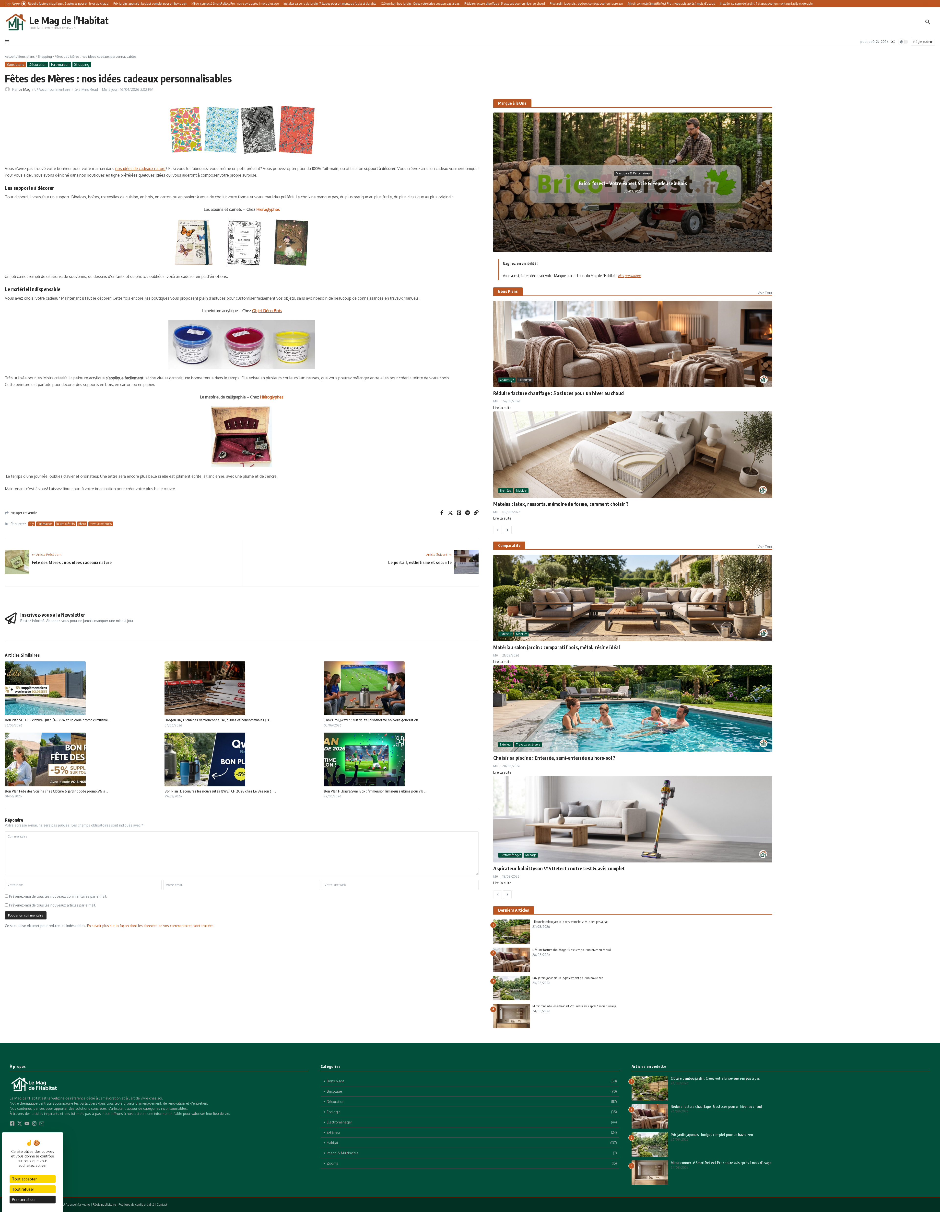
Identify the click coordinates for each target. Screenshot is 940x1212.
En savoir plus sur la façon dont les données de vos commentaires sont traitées (150, 926)
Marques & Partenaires (633, 173)
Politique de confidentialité (136, 1204)
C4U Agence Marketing (74, 1204)
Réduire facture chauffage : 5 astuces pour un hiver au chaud (558, 393)
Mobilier (521, 490)
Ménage (530, 855)
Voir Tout (765, 293)
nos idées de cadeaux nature (140, 168)
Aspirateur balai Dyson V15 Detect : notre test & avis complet (559, 868)
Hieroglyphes (268, 209)
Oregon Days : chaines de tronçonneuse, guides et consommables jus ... (218, 720)
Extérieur (505, 634)
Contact (162, 1204)
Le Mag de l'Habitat (69, 20)
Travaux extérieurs (528, 744)
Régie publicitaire (104, 1204)
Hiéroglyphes (271, 397)
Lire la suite (502, 408)
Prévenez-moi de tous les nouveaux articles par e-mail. (52, 905)
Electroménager (510, 855)
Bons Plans (508, 291)
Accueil (10, 56)
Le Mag (24, 89)
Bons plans (26, 56)
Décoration (38, 64)
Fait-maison (60, 64)
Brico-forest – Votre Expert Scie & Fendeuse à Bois (633, 183)
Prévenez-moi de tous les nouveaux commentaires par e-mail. (58, 896)
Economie (524, 380)
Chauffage (507, 380)
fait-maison (45, 524)
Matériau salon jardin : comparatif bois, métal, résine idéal (556, 647)
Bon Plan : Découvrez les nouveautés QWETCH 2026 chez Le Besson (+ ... (220, 791)
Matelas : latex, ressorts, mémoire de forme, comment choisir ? (560, 504)
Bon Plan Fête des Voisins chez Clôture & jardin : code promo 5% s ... (56, 791)
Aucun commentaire (54, 89)
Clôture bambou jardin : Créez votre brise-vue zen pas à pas (570, 922)
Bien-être (505, 490)
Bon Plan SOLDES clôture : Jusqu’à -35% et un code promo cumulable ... (58, 720)
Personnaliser (24, 1199)
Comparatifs (509, 545)
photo (82, 524)
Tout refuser (23, 1189)
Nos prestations (629, 275)
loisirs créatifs (65, 524)
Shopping (45, 56)
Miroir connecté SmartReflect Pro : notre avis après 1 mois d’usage (574, 1006)
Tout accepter (24, 1179)
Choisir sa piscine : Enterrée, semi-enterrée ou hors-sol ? (554, 758)
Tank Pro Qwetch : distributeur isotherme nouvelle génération (371, 720)
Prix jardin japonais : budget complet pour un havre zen (567, 978)
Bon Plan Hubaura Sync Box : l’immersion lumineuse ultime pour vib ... (375, 791)
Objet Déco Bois (267, 310)
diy (32, 524)
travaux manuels (101, 524)
